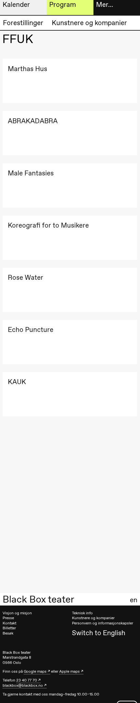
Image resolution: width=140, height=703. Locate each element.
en (133, 600)
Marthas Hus (27, 68)
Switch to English (98, 632)
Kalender (16, 4)
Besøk (8, 633)
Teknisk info (82, 613)
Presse (8, 618)
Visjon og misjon (17, 613)
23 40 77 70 (26, 680)
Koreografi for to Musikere (48, 225)
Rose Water (25, 277)
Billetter (9, 628)
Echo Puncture (30, 329)
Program (62, 4)
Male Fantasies (31, 173)
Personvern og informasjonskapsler (102, 623)
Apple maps (69, 671)
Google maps (35, 671)
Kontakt (9, 623)
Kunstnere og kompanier (89, 22)
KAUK (17, 381)
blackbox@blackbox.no (23, 685)
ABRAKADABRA (33, 121)
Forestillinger (23, 22)
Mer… (104, 4)
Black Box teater (38, 599)
